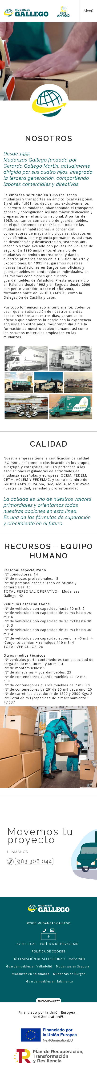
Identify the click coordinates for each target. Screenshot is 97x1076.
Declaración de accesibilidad (39, 959)
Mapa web (77, 959)
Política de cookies (48, 951)
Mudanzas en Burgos (69, 974)
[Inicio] (37, 11)
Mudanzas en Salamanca (30, 974)
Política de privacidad (59, 944)
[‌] (44, 931)
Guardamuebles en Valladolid (29, 966)
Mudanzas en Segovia (72, 966)
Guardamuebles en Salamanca (49, 981)
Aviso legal (26, 944)
